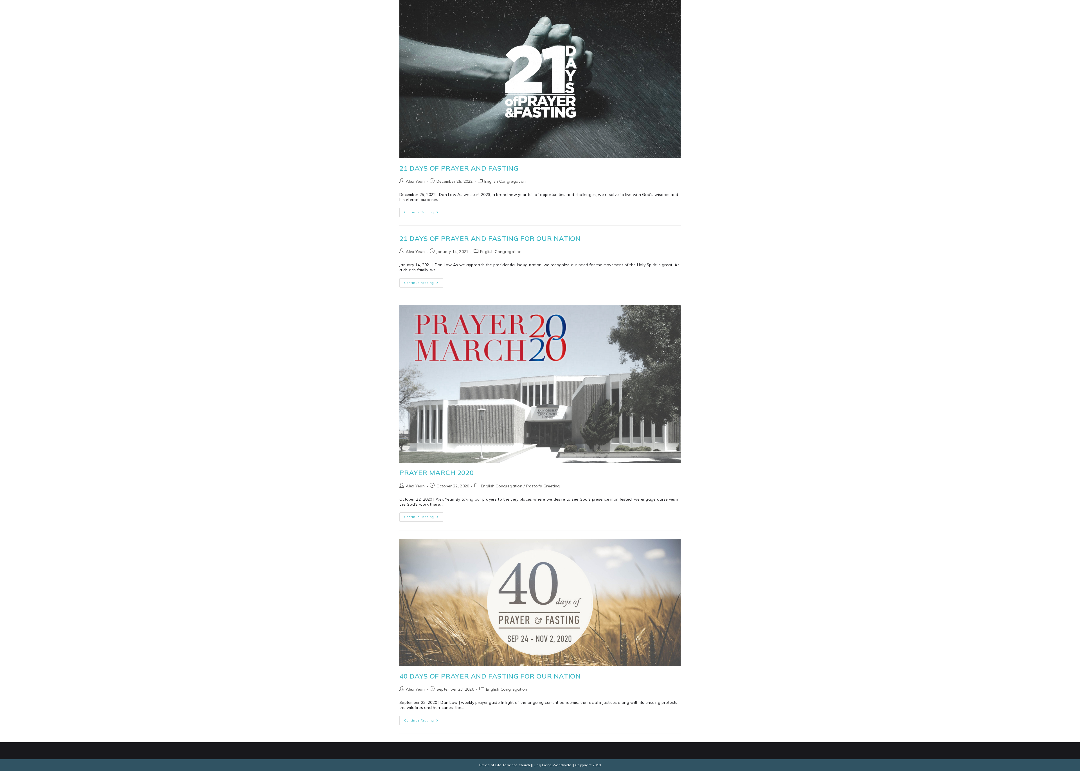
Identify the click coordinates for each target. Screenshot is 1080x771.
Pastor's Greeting (543, 486)
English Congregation (505, 181)
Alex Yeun (415, 181)
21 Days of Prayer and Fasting (458, 168)
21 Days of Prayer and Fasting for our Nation (489, 238)
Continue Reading (423, 211)
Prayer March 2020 (436, 472)
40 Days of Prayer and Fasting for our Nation (489, 676)
